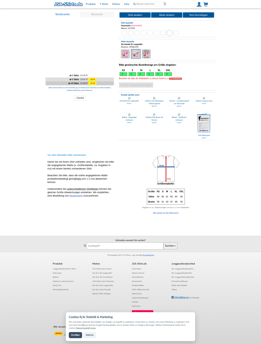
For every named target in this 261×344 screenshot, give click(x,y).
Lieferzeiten (136, 269)
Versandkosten (148, 255)
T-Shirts (64, 269)
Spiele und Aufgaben (179, 285)
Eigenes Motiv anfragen (101, 293)
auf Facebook (194, 298)
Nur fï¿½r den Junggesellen (102, 285)
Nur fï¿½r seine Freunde (101, 289)
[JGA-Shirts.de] (68, 4)
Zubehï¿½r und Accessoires (63, 281)
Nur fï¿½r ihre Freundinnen (102, 277)
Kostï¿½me (57, 285)
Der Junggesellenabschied (182, 273)
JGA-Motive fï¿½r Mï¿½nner (103, 281)
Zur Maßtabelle (175, 78)
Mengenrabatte (138, 285)
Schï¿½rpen (57, 273)
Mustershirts (76, 195)
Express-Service (138, 273)
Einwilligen (75, 335)
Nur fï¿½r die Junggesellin (102, 273)
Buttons (56, 277)
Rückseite (97, 14)
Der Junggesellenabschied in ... (183, 269)
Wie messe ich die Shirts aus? (166, 213)
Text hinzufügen (198, 15)
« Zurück (80, 98)
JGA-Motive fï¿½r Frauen (102, 269)
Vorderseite (62, 14)
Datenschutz (137, 293)
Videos (174, 289)
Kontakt (135, 302)
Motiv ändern (166, 15)
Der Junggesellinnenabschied (183, 277)
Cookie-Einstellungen (140, 298)
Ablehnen (90, 335)
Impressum (136, 306)
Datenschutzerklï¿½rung (86, 328)
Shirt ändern (135, 15)
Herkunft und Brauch (180, 281)
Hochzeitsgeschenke (61, 289)
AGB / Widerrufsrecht (140, 289)
